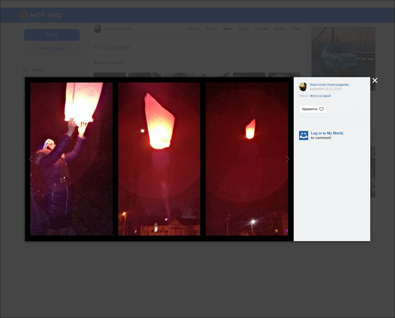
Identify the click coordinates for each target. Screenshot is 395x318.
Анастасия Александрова (329, 85)
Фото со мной (320, 96)
